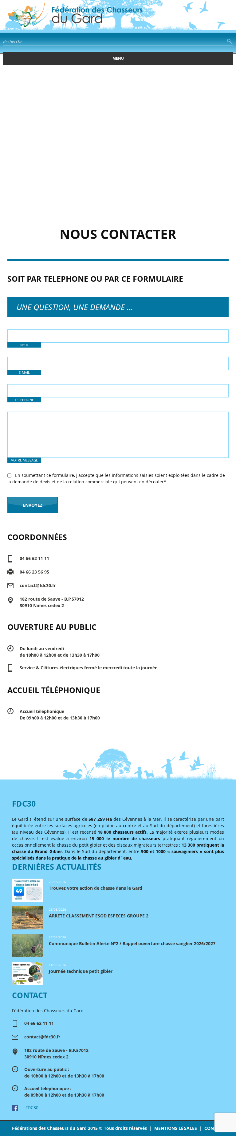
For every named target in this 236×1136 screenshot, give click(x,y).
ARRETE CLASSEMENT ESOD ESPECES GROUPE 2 (98, 916)
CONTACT (214, 1128)
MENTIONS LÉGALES (175, 1128)
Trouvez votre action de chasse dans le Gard (95, 888)
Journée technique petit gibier (80, 971)
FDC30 (28, 1107)
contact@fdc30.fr (38, 585)
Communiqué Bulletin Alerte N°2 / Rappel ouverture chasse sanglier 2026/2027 (132, 943)
